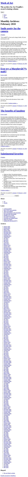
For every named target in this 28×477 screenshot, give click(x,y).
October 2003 (7, 460)
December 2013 (7, 296)
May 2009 (6, 370)
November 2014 (7, 281)
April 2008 (6, 388)
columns (14, 63)
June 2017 (6, 240)
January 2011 (7, 343)
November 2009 (7, 362)
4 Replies (3, 34)
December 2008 (7, 377)
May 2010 (6, 354)
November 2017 (7, 233)
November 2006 (7, 411)
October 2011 (7, 331)
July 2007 (6, 400)
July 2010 (6, 351)
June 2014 (6, 288)
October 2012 (7, 315)
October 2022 (7, 228)
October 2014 (7, 283)
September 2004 (7, 446)
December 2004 (7, 441)
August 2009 (7, 366)
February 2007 (7, 407)
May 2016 (6, 257)
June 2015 (6, 272)
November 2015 (7, 265)
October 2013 (7, 299)
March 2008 (6, 389)
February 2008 (7, 390)
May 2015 (6, 273)
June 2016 (6, 256)
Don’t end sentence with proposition (12, 212)
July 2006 (6, 416)
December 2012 (7, 312)
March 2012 (6, 324)
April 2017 (6, 242)
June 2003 (6, 466)
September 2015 (7, 268)
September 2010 (7, 349)
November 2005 (7, 427)
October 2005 (7, 428)
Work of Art (7, 3)
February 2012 (7, 326)
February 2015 (7, 277)
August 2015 (7, 269)
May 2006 (6, 419)
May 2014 (6, 289)
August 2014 (7, 285)
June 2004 (6, 450)
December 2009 (7, 361)
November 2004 (7, 443)
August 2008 (7, 382)
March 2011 (6, 341)
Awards (5, 17)
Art (4, 16)
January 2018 (7, 230)
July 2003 (6, 464)
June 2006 (6, 417)
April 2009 (6, 372)
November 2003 (7, 459)
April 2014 (6, 291)
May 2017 (6, 241)
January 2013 (7, 311)
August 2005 (7, 431)
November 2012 (7, 314)
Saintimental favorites (12, 153)
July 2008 (6, 384)
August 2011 (7, 334)
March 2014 (6, 292)
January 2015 (7, 279)
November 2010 (7, 346)
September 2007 (7, 397)
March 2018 (6, 229)
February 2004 (7, 455)
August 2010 (7, 350)
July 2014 (6, 287)
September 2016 (7, 252)
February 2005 (7, 439)
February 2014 (7, 294)
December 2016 (7, 248)
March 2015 (6, 276)
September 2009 (7, 365)
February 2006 (7, 423)
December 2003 (7, 458)
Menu (2, 12)
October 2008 (7, 380)
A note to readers (8, 208)
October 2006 (7, 412)
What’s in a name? (8, 219)
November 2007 (7, 394)
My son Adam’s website (9, 473)
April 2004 (6, 452)
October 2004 (7, 444)
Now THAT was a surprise (10, 210)
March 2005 (6, 437)
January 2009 (7, 376)
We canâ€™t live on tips (9, 216)
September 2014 (7, 284)
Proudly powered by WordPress (8, 475)
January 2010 (7, 359)
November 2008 (7, 378)
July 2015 (6, 271)
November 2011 (7, 330)
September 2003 (7, 462)
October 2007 (7, 396)
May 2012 (6, 322)
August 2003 (7, 463)
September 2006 (7, 413)
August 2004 (7, 447)
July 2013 (6, 303)
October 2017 (7, 234)
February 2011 (7, 342)
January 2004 (7, 456)
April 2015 (6, 275)
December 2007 (7, 393)
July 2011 (6, 335)
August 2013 (7, 302)
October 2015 (7, 267)
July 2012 (6, 319)
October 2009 (7, 363)
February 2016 (7, 261)
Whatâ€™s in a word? (9, 215)
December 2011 (7, 328)
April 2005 (6, 436)
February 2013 (7, 310)
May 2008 (6, 386)
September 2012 (7, 316)
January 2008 (7, 392)
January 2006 (7, 424)
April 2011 (6, 339)
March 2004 (6, 454)
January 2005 (7, 440)
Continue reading (12, 61)
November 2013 (7, 298)
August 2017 (7, 237)
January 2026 (7, 226)
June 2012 (6, 320)
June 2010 (6, 353)
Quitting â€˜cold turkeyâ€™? (10, 220)
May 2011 (6, 338)
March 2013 (6, 308)
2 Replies (3, 157)
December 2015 (7, 264)
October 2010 (7, 347)
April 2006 (6, 420)
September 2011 (7, 333)
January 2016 (7, 263)
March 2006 (6, 421)
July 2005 (6, 432)
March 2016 (6, 260)
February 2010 (7, 358)
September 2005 (7, 429)
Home (5, 15)
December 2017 (7, 232)
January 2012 (7, 327)
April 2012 (6, 323)
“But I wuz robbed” (8, 211)
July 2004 (6, 448)
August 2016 (7, 253)
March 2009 (6, 373)
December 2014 (7, 280)
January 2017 (7, 246)
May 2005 (6, 435)
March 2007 (6, 405)
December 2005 (7, 425)
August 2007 (7, 398)
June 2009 (6, 369)
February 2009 (7, 374)
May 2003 (6, 467)
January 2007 (7, 408)
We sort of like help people (10, 214)
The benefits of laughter (13, 110)
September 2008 (7, 381)
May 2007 (6, 402)
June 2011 (6, 337)
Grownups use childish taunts (10, 218)
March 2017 (6, 244)
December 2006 (7, 409)
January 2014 (7, 295)
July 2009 (6, 367)
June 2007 (6, 401)
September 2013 (7, 300)
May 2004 (6, 451)
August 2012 (7, 318)
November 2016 (7, 249)
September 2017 (7, 236)
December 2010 (7, 345)
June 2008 (6, 385)
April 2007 (6, 404)
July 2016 (6, 255)
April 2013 (6, 307)
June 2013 (6, 304)
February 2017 (7, 245)
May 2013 (6, 306)
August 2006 (7, 415)
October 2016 (7, 250)
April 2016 (6, 259)
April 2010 (6, 355)
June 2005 (6, 433)
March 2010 (6, 357)
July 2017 (6, 238)
